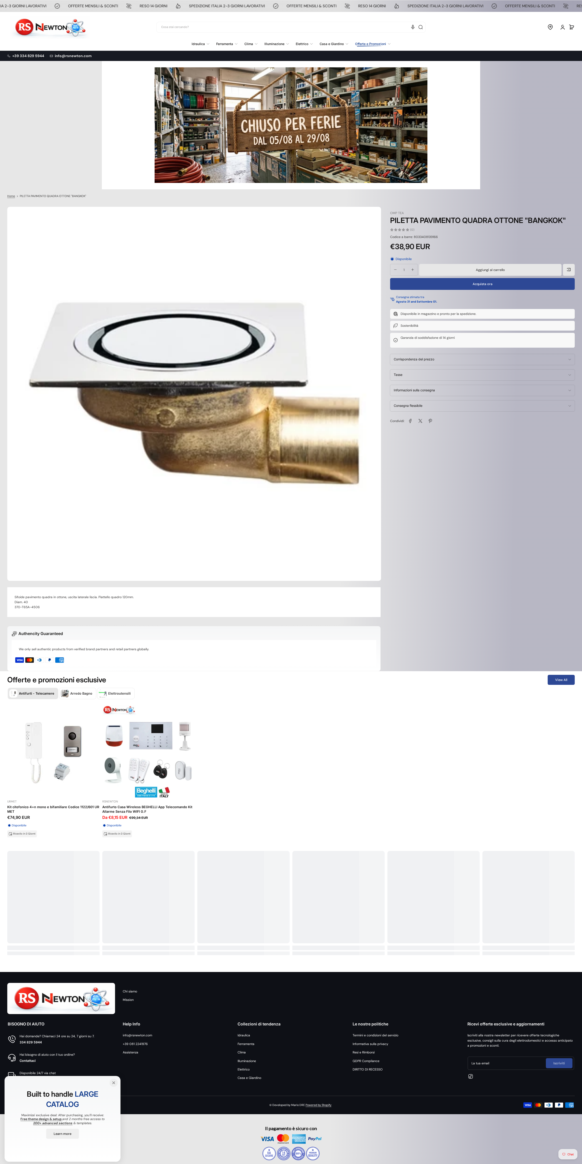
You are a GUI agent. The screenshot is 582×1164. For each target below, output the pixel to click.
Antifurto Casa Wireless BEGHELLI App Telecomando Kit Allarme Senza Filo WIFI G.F (147, 809)
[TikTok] (470, 1076)
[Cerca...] (420, 27)
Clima (242, 1052)
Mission (128, 1000)
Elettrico (244, 1069)
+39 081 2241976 (135, 1044)
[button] (550, 27)
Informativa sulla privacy (370, 1044)
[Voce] (412, 27)
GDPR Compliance (366, 1061)
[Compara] (569, 270)
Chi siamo (130, 991)
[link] (371, 43)
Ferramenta (246, 1044)
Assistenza (130, 1052)
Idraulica (244, 1035)
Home (11, 196)
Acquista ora (482, 284)
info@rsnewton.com (137, 1035)
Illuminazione (247, 1061)
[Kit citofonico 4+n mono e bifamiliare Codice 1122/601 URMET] (53, 751)
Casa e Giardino (249, 1078)
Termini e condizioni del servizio (375, 1035)
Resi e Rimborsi (364, 1052)
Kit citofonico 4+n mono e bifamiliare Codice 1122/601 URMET (53, 809)
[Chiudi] (114, 1083)
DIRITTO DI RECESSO (368, 1069)
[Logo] (50, 27)
